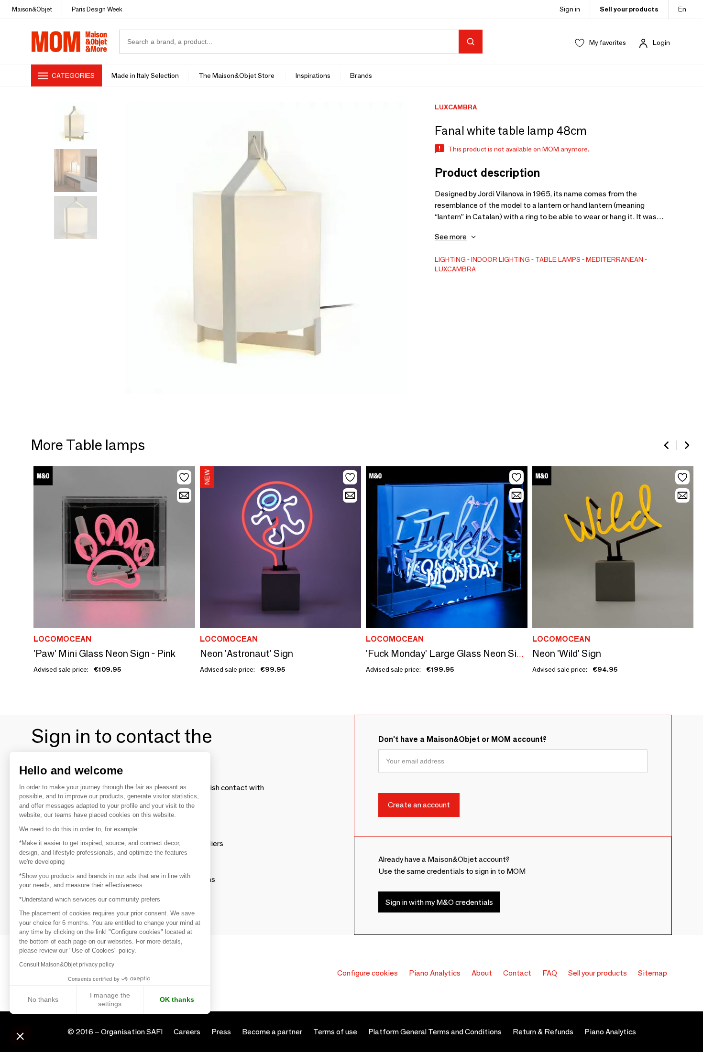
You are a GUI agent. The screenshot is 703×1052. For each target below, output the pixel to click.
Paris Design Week (97, 9)
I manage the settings (110, 999)
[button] (20, 1035)
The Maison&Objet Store (237, 75)
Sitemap (652, 972)
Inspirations (313, 75)
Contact (517, 972)
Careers (187, 1031)
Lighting (450, 259)
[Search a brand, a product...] (471, 42)
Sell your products (629, 9)
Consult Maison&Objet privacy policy (66, 964)
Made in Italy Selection (145, 75)
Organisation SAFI (132, 1031)
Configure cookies (367, 972)
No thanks (43, 999)
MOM (69, 41)
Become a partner (272, 1031)
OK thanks (177, 999)
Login (661, 42)
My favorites (607, 42)
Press (221, 1031)
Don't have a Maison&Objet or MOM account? (462, 739)
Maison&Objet (32, 9)
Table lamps (558, 259)
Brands (361, 75)
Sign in (570, 9)
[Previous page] (667, 445)
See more (451, 236)
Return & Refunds (543, 1031)
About (482, 972)
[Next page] (686, 445)
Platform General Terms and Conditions (435, 1031)
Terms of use (335, 1031)
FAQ (549, 972)
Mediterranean (614, 259)
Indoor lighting (500, 259)
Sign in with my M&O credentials (439, 902)
